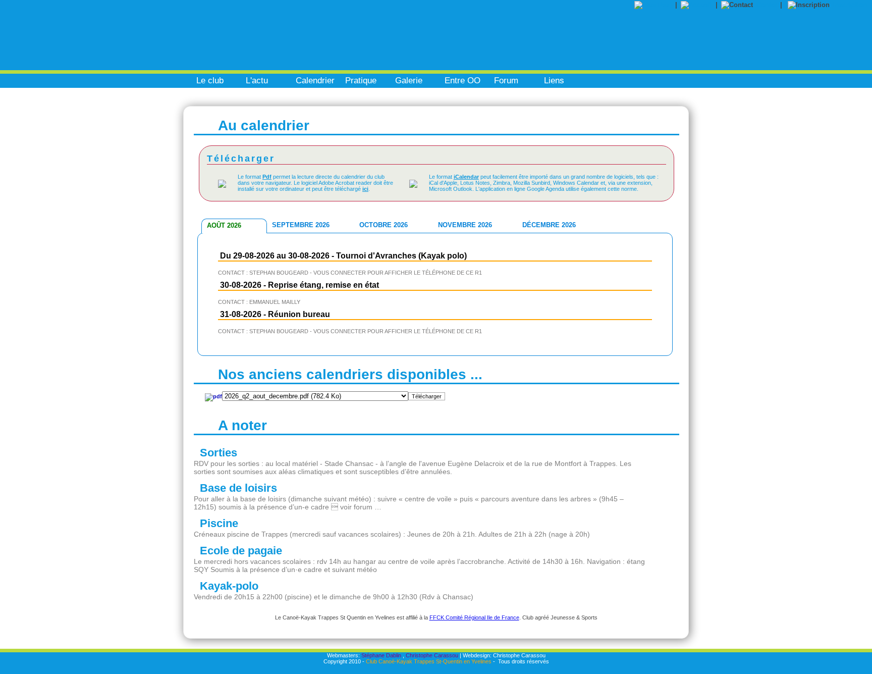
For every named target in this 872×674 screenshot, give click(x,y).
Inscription (850, 5)
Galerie (408, 80)
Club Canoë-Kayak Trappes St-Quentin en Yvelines (429, 661)
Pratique (360, 80)
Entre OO (462, 80)
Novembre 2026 (465, 225)
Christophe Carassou (432, 655)
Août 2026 (224, 225)
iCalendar (466, 177)
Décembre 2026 (549, 225)
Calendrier (315, 80)
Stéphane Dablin (381, 655)
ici (365, 189)
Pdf (266, 177)
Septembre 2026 (301, 225)
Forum (506, 80)
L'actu (257, 80)
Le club (210, 80)
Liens (554, 80)
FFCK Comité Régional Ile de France (474, 617)
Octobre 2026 (383, 225)
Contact (768, 5)
